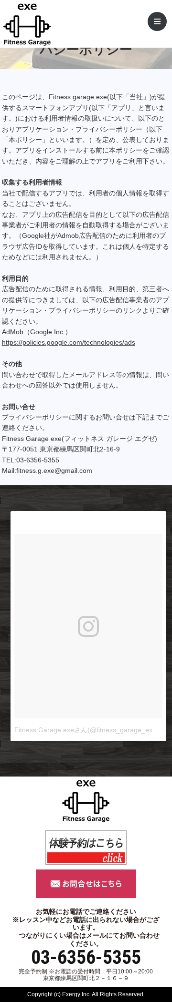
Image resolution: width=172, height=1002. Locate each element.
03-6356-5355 (86, 957)
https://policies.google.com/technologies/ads (68, 342)
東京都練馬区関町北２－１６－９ (86, 978)
